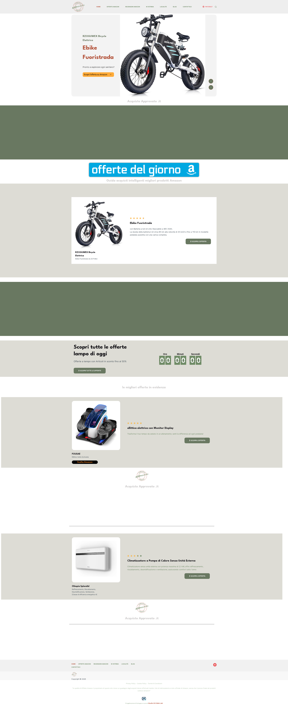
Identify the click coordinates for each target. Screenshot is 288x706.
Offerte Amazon (113, 7)
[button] (211, 81)
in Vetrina (150, 7)
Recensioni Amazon (132, 7)
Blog (175, 7)
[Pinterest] (215, 664)
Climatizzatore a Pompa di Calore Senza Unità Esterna (161, 560)
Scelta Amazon (84, 462)
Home (98, 7)
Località (163, 7)
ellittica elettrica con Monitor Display (150, 428)
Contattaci (187, 7)
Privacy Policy (130, 683)
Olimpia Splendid (80, 586)
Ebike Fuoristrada (141, 223)
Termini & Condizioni (155, 683)
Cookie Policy (141, 683)
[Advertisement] (138, 132)
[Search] (216, 7)
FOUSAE (76, 454)
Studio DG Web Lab (155, 703)
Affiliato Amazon (87, 688)
